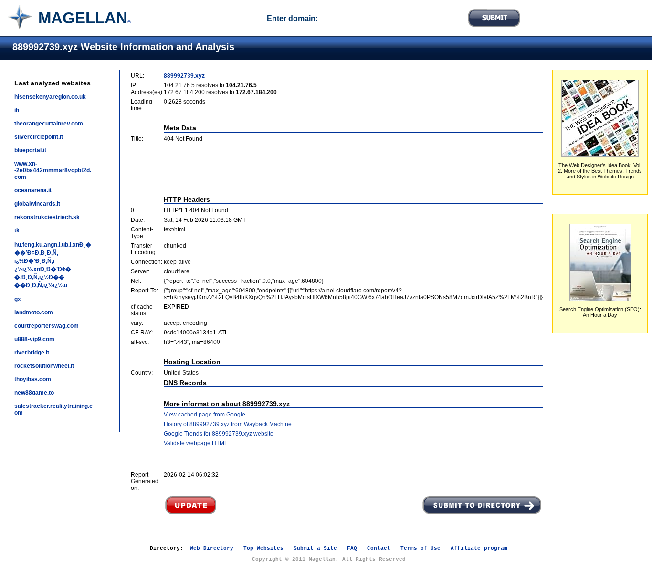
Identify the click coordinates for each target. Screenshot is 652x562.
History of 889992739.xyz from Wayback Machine (228, 424)
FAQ (352, 548)
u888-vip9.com (34, 339)
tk (17, 230)
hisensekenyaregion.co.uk (50, 97)
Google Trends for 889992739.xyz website (218, 433)
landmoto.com (33, 312)
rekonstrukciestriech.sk (47, 217)
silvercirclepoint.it (38, 137)
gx (17, 299)
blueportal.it (30, 150)
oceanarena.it (33, 190)
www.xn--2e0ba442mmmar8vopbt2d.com (52, 170)
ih (16, 110)
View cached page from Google (204, 414)
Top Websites (263, 548)
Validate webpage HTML (196, 443)
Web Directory (211, 548)
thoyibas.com (32, 379)
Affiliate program (479, 548)
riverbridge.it (31, 352)
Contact (378, 548)
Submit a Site (315, 548)
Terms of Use (420, 548)
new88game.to (34, 392)
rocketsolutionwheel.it (44, 366)
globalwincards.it (37, 203)
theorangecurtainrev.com (48, 123)
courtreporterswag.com (46, 326)
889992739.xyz (184, 76)
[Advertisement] (337, 169)
